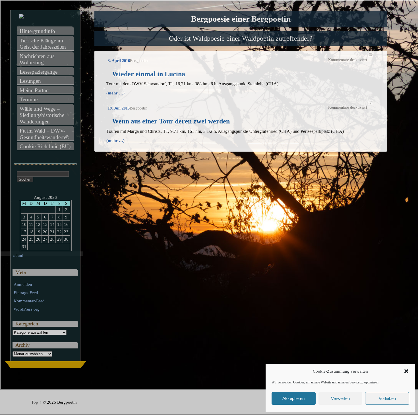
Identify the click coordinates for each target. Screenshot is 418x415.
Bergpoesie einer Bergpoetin (241, 19)
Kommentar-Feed (29, 301)
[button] (406, 371)
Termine (29, 99)
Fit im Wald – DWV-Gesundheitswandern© (44, 134)
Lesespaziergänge (38, 72)
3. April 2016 (119, 61)
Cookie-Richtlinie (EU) (45, 146)
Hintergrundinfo (37, 31)
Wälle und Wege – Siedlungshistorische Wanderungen (43, 115)
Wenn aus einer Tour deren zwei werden (171, 121)
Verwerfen (340, 398)
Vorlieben (387, 398)
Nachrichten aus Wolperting (38, 59)
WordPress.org (27, 309)
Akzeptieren (293, 398)
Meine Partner (35, 90)
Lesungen (30, 81)
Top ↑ (36, 402)
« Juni (18, 255)
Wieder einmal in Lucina (148, 74)
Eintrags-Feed (26, 292)
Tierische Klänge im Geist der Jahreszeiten (43, 44)
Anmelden (23, 284)
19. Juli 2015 (119, 108)
